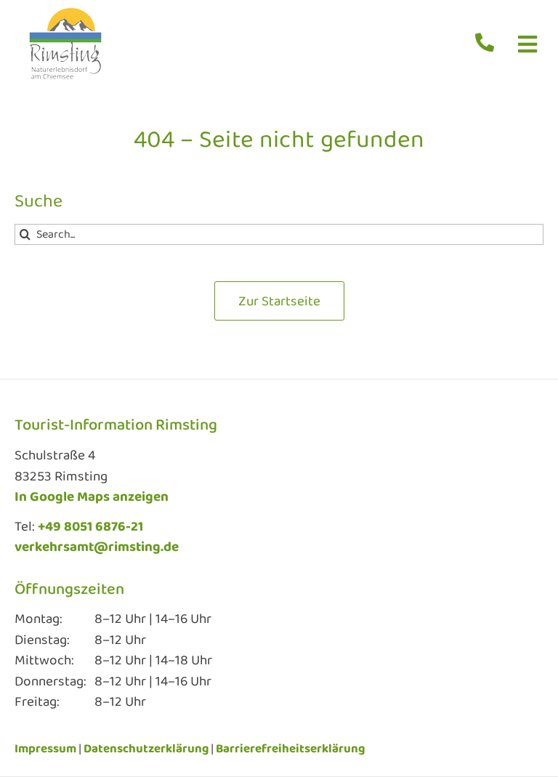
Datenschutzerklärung (146, 749)
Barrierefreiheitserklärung (290, 749)
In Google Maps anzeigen (92, 497)
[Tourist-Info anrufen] (489, 46)
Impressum (45, 749)
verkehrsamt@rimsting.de (97, 547)
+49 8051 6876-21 (90, 527)
